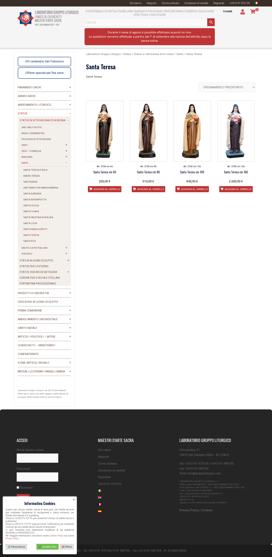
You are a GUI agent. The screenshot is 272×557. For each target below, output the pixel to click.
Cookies (207, 510)
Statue (127, 54)
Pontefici (26, 254)
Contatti (227, 11)
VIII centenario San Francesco (44, 61)
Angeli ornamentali (33, 133)
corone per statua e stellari (40, 277)
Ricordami (26, 487)
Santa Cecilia (31, 205)
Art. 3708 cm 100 (192, 166)
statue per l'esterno (34, 266)
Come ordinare (170, 3)
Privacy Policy (189, 510)
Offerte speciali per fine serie (44, 73)
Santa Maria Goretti (35, 229)
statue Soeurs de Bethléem (38, 272)
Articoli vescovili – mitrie (36, 336)
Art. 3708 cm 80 (148, 166)
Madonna (26, 157)
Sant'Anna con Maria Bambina (40, 187)
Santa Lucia (30, 223)
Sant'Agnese (30, 182)
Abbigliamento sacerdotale (38, 319)
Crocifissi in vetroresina (36, 139)
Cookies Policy (56, 535)
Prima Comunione (30, 310)
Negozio (152, 3)
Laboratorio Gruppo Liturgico (103, 54)
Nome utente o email (30, 450)
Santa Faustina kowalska (38, 217)
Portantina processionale (38, 283)
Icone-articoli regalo (33, 362)
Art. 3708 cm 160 (236, 166)
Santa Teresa (31, 235)
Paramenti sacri (29, 87)
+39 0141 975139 (239, 3)
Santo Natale (27, 328)
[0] (252, 11)
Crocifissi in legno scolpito (38, 301)
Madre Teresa (31, 176)
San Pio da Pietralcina (34, 248)
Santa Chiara (31, 211)
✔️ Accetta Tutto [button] (47, 546)
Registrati (218, 3)
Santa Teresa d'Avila (35, 170)
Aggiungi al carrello (106, 189)
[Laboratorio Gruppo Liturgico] (48, 18)
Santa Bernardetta (34, 199)
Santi (24, 145)
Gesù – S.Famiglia (31, 151)
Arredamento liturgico (34, 104)
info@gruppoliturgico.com (204, 473)
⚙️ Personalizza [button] (16, 546)
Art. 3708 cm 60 (105, 166)
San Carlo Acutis (31, 127)
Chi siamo (136, 3)
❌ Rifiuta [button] (67, 546)
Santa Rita (29, 241)
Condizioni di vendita (196, 3)
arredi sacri (26, 96)
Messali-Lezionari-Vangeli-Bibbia (41, 371)
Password (23, 469)
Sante (179, 54)
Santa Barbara (32, 193)
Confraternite (28, 354)
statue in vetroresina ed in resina (154, 54)
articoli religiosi (55, 397)
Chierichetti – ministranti (36, 345)
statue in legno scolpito (36, 260)
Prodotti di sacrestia (33, 293)
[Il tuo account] (243, 11)
